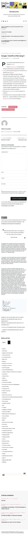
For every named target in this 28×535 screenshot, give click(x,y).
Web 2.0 (4, 457)
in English (4, 407)
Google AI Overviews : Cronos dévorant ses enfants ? (12, 36)
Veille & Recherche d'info (7, 455)
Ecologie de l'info (5, 53)
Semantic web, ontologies (7, 447)
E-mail (3, 178)
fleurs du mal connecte (7, 394)
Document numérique (6, 382)
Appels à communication (7, 352)
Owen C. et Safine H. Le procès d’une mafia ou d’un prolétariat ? (12, 27)
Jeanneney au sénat (22, 139)
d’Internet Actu (13, 66)
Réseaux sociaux (5, 441)
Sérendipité (4, 449)
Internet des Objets (6, 411)
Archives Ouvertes (6, 355)
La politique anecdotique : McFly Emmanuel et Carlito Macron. (13, 508)
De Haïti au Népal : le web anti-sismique (11, 515)
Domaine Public (5, 386)
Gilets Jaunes (5, 401)
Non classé (4, 424)
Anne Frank (4, 350)
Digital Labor (4, 380)
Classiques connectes (7, 365)
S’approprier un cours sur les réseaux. (11, 522)
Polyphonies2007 (5, 434)
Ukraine (3, 453)
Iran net (3, 501)
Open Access (5, 426)
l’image (4, 70)
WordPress (21, 532)
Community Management (7, 369)
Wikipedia (4, 462)
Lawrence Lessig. (14, 237)
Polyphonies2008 (5, 436)
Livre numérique (5, 415)
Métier (3, 420)
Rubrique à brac (5, 443)
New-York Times (12, 91)
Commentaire (4, 152)
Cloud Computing (5, 367)
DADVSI (3, 378)
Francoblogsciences (6, 399)
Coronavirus (4, 373)
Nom (2, 172)
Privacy (3, 439)
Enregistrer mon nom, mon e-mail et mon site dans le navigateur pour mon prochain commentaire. (13, 192)
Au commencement (6, 357)
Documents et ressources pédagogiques (10, 384)
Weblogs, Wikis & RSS (6, 460)
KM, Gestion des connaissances (9, 413)
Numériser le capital (6, 139)
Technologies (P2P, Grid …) (7, 451)
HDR (3, 405)
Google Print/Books (6, 403)
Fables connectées (6, 390)
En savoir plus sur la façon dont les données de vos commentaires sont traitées (13, 203)
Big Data (4, 361)
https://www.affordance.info (8, 131)
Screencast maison (6, 445)
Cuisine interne (5, 376)
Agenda (3, 348)
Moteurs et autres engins (15, 53)
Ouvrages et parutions (7, 430)
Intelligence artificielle (6, 409)
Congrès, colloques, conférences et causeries (11, 371)
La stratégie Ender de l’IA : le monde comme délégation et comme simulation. (13, 41)
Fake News (4, 392)
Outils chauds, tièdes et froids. (8, 428)
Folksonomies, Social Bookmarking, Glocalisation (12, 397)
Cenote (6, 532)
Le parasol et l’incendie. (6, 32)
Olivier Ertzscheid (5, 58)
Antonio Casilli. (11, 252)
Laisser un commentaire (18, 198)
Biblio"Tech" (4, 359)
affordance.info (14, 12)
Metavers (4, 418)
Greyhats (11, 72)
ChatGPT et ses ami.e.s (7, 363)
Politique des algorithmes (7, 432)
